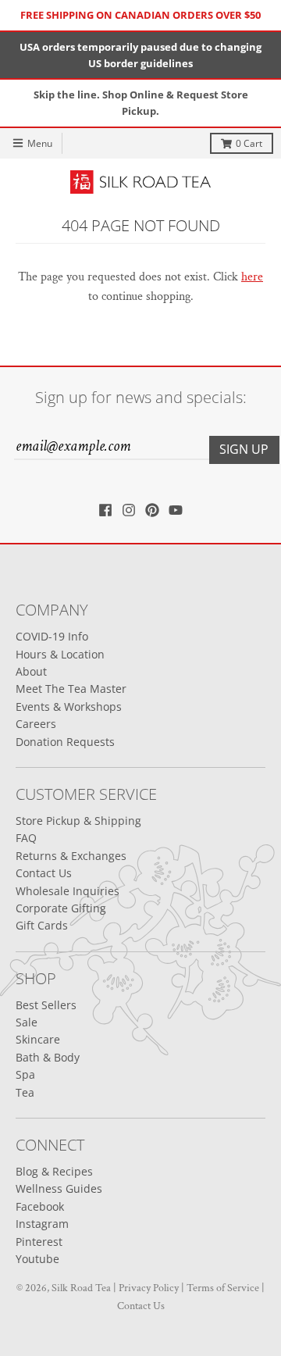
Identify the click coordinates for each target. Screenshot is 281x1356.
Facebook (40, 1206)
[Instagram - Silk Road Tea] (129, 510)
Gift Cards (42, 925)
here (252, 277)
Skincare (38, 1039)
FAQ (26, 837)
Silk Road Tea (81, 1288)
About (31, 671)
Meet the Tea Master (71, 688)
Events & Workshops (69, 706)
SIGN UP (244, 449)
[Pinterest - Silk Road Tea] (152, 510)
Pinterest (39, 1241)
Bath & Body (48, 1057)
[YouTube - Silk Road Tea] (176, 510)
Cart (249, 143)
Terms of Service (223, 1288)
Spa (25, 1074)
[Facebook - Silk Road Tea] (105, 510)
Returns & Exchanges (71, 855)
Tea (25, 1092)
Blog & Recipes (54, 1171)
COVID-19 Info (52, 636)
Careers (36, 723)
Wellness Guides (59, 1188)
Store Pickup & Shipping (78, 820)
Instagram (42, 1223)
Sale (26, 1022)
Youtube (37, 1258)
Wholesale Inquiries (67, 890)
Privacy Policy (149, 1288)
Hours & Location (60, 654)
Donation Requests (65, 741)
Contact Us (44, 872)
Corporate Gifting (61, 908)
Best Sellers (46, 1004)
